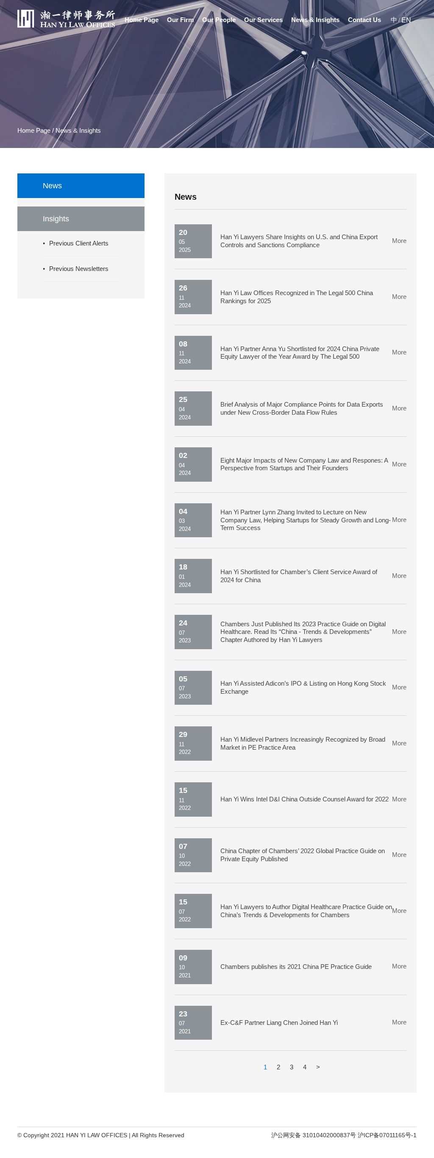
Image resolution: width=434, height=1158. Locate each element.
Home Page (142, 20)
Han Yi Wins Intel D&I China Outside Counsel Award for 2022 (304, 799)
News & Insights (315, 20)
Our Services (263, 20)
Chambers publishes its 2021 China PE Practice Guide (296, 966)
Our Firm (180, 20)
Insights (56, 219)
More (399, 240)
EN (406, 20)
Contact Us (364, 20)
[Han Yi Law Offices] (66, 26)
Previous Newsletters (78, 268)
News (52, 185)
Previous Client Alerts (78, 243)
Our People (219, 20)
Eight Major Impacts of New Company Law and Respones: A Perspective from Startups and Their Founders (304, 464)
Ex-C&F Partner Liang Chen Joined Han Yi (279, 1022)
